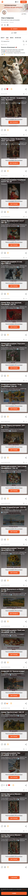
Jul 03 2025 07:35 (5, 585)
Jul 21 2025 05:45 (5, 544)
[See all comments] (2, 89)
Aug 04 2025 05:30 (5, 503)
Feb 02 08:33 (4, 175)
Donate (15, 29)
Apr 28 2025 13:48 (5, 708)
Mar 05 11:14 (4, 44)
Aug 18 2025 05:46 (5, 462)
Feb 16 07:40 (4, 93)
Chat (15, 33)
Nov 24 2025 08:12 (5, 298)
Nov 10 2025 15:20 (5, 339)
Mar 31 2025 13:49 (5, 831)
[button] (2, 2)
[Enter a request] (23, 41)
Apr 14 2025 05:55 (5, 749)
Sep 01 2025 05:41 (5, 421)
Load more (14, 877)
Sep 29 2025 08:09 (5, 380)
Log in (23, 1)
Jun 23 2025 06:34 (5, 626)
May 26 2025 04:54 (5, 667)
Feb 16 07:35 (4, 134)
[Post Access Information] (24, 44)
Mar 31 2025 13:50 (5, 790)
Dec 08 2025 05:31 (5, 257)
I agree (14, 893)
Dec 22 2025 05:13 (5, 216)
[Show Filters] (26, 41)
